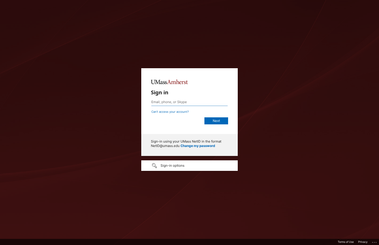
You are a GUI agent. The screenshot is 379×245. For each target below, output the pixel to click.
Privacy (363, 241)
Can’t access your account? (170, 111)
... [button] (374, 241)
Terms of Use (346, 241)
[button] (189, 165)
